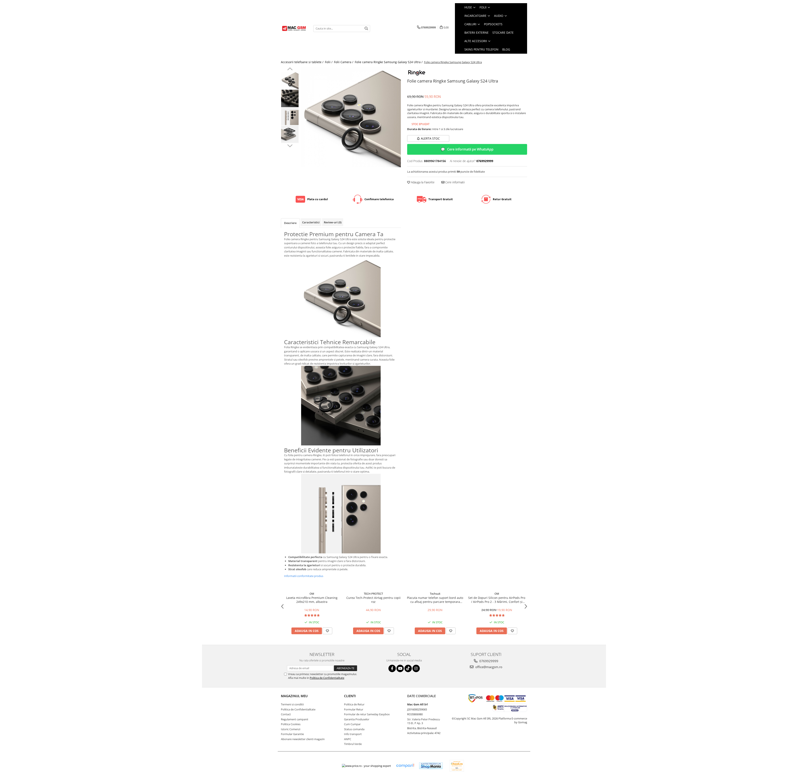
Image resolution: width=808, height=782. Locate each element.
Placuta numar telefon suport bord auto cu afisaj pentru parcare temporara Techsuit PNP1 (435, 600)
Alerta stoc (430, 138)
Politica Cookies (290, 724)
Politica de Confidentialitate (327, 678)
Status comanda (354, 729)
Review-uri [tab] (333, 222)
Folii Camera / (344, 62)
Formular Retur (353, 709)
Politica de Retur (354, 704)
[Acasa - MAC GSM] (294, 28)
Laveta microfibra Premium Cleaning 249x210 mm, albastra (312, 600)
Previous (290, 69)
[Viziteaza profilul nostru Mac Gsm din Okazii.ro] (457, 765)
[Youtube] (400, 668)
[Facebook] (392, 668)
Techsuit (435, 593)
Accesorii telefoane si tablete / (302, 62)
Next (290, 145)
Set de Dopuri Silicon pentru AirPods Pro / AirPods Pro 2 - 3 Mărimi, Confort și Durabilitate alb (496, 600)
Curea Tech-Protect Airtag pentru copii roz (373, 600)
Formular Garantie (292, 734)
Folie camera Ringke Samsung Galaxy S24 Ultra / (389, 62)
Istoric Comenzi (290, 729)
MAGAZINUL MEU (294, 696)
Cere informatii (454, 182)
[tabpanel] (351, 117)
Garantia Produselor (356, 719)
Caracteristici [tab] (311, 222)
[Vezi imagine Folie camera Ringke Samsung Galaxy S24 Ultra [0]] (290, 80)
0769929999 (488, 661)
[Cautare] (366, 28)
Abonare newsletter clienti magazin (303, 739)
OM (312, 593)
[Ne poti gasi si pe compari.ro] (405, 765)
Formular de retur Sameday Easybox (367, 714)
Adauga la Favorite (422, 182)
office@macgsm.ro (488, 667)
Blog (506, 49)
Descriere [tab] (290, 223)
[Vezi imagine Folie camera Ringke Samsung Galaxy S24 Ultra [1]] (290, 98)
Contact (286, 714)
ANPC (347, 739)
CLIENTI (350, 696)
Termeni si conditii (292, 704)
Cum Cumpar (352, 724)
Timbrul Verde (353, 744)
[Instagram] (416, 668)
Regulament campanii (294, 719)
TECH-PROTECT (373, 593)
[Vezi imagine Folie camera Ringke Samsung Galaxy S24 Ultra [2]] (290, 116)
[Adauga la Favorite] (327, 630)
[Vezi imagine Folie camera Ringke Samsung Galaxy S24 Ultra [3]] (290, 134)
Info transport (353, 734)
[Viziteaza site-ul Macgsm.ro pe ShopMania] (431, 765)
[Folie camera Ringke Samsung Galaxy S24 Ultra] (351, 117)
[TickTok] (408, 668)
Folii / (329, 62)
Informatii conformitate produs (303, 576)
